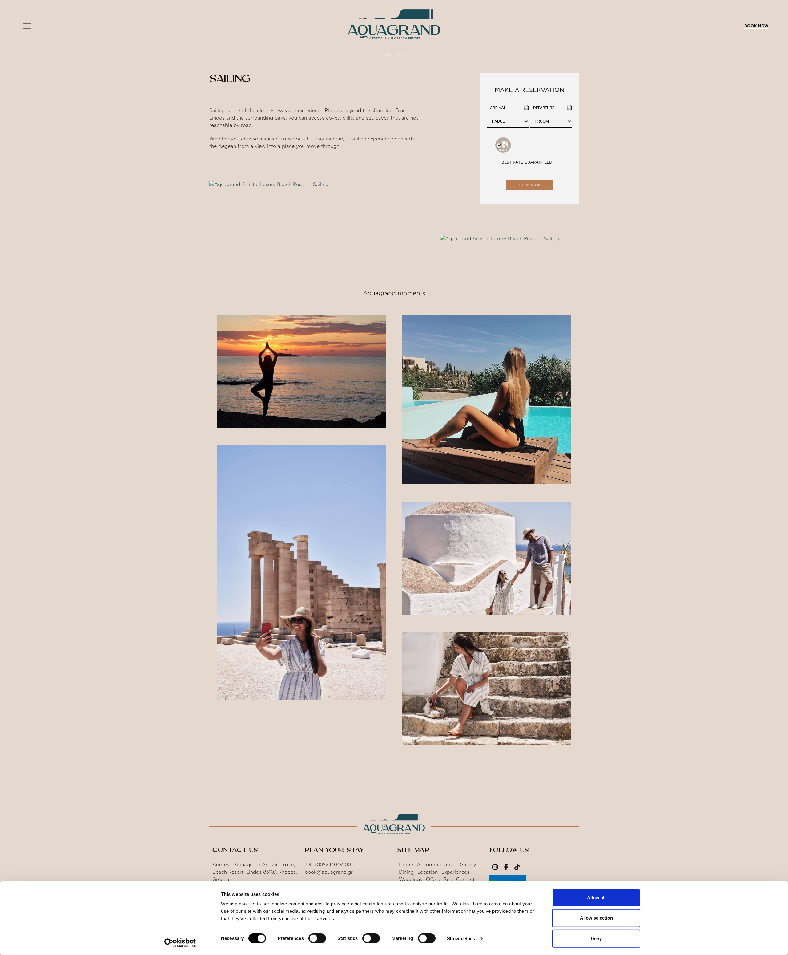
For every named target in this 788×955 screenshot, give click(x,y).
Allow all (596, 897)
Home (406, 864)
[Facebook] (506, 867)
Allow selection (596, 917)
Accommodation (436, 864)
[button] (27, 26)
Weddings (410, 879)
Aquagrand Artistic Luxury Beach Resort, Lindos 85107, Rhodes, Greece (254, 872)
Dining (406, 872)
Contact (465, 879)
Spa (448, 879)
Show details (461, 938)
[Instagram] (495, 867)
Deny (596, 938)
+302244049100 (332, 864)
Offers (433, 879)
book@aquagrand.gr (329, 872)
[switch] (317, 938)
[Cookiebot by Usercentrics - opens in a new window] (180, 943)
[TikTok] (517, 867)
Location (427, 872)
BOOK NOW (756, 26)
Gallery (468, 864)
